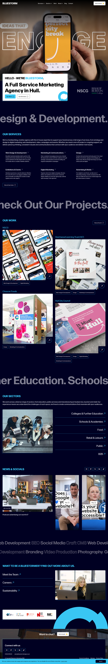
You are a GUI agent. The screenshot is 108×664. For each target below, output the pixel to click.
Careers (7, 582)
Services (40, 3)
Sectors (48, 3)
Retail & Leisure (94, 437)
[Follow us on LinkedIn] (99, 469)
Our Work (9, 96)
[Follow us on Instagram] (86, 469)
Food (100, 429)
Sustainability (10, 590)
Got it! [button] (100, 661)
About (60, 3)
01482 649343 (8, 654)
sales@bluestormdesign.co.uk (22, 654)
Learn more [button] (64, 661)
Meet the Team (10, 574)
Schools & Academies (91, 421)
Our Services (22, 96)
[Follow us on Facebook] (91, 469)
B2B (100, 453)
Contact (70, 3)
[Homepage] (10, 3)
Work (55, 3)
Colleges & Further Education (87, 413)
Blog (65, 3)
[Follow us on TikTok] (103, 469)
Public (99, 445)
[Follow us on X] (95, 469)
